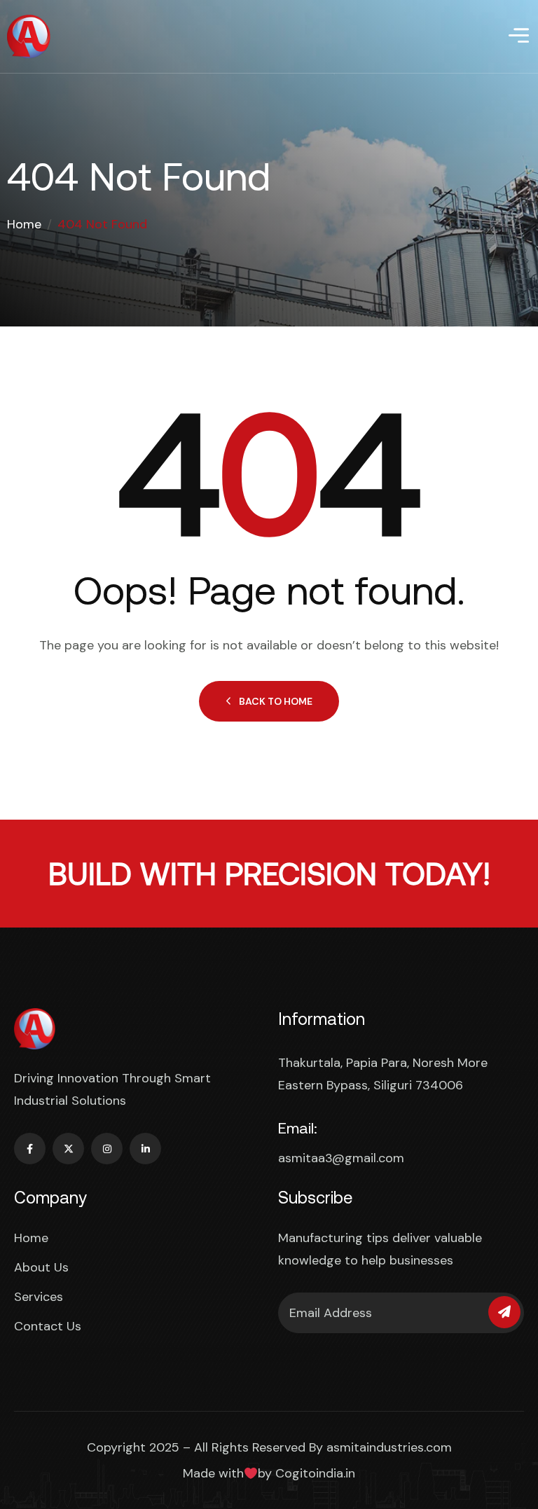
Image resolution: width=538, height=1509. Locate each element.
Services (38, 1296)
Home (24, 224)
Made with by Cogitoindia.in (269, 1473)
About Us (41, 1267)
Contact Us (47, 1326)
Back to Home (275, 701)
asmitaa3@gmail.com (341, 1158)
